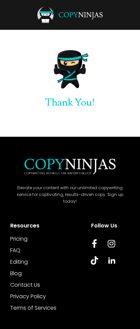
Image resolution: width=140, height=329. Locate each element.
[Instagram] (111, 243)
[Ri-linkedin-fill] (111, 260)
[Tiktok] (94, 260)
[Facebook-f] (94, 243)
